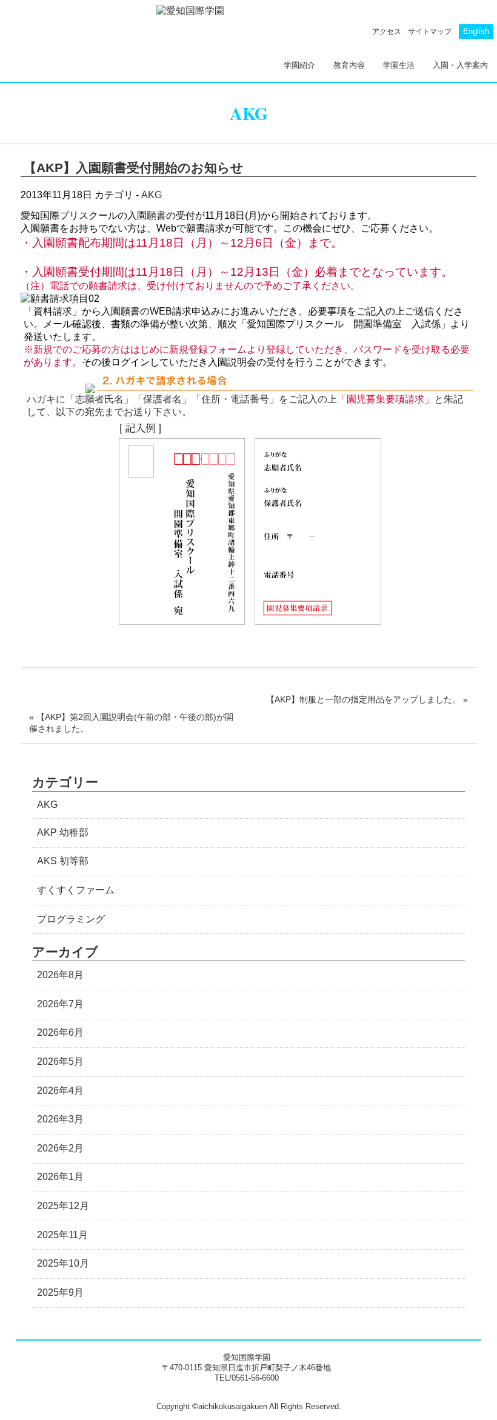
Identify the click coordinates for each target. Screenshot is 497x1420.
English (476, 31)
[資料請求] (91, 387)
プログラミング (71, 919)
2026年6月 (60, 1032)
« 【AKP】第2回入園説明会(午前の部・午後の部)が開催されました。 (131, 722)
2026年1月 (60, 1177)
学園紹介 (299, 65)
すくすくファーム (76, 890)
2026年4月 (60, 1090)
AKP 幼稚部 (62, 832)
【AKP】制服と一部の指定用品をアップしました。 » (367, 699)
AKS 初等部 (62, 861)
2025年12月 (63, 1206)
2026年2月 (60, 1148)
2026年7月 (60, 1004)
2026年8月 (60, 975)
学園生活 (399, 65)
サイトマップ (430, 31)
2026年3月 (60, 1119)
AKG (151, 195)
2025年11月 (62, 1235)
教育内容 (349, 65)
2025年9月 (60, 1292)
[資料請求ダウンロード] (285, 387)
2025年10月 (63, 1263)
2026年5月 (60, 1061)
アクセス (386, 31)
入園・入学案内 (460, 65)
